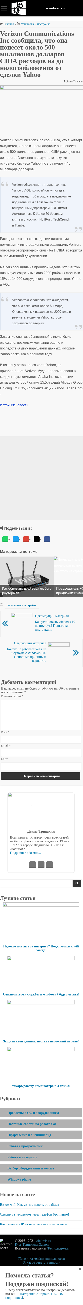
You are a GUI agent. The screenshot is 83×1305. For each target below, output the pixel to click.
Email (6, 745)
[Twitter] (16, 539)
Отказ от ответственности (41, 1262)
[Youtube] (41, 864)
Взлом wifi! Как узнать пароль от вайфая (29, 1204)
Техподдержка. (58, 1248)
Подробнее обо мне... (25, 853)
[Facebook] (47, 539)
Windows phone (19, 1179)
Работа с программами (25, 1146)
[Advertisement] (41, 478)
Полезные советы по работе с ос (31, 1124)
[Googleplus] (26, 539)
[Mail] (37, 539)
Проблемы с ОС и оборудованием (33, 1113)
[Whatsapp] (5, 539)
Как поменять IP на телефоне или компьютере (33, 1224)
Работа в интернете (22, 1157)
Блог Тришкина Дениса (32, 1244)
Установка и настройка (22, 605)
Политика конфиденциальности (41, 1258)
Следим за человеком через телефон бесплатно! (34, 1214)
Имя (5, 732)
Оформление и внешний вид (29, 1135)
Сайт (4, 759)
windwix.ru (55, 8)
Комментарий (12, 696)
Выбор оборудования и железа (30, 1168)
